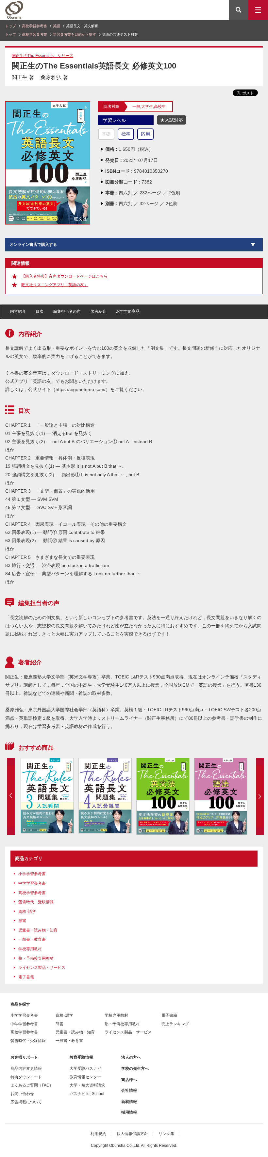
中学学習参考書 (32, 883)
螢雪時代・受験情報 (36, 902)
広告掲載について (26, 1102)
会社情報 (129, 1090)
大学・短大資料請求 (87, 1085)
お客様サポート (24, 1057)
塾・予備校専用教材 (36, 958)
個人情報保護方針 (132, 1134)
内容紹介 (18, 311)
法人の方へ (131, 1057)
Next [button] (260, 796)
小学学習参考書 (32, 874)
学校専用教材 (30, 949)
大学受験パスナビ (85, 1068)
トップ (10, 26)
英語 (56, 26)
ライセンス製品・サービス (41, 967)
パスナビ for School (87, 1093)
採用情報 (129, 1112)
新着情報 (129, 1101)
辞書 (22, 920)
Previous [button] (11, 796)
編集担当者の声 (67, 311)
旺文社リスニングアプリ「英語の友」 (54, 285)
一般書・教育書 (32, 939)
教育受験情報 (81, 1057)
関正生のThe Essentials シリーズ (42, 55)
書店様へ (129, 1079)
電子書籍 (26, 977)
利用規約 (98, 1134)
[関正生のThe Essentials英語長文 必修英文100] (47, 104)
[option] (47, 795)
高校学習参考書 (34, 26)
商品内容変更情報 (26, 1068)
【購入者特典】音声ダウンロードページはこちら (64, 276)
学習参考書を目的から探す (74, 34)
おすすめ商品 (128, 311)
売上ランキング (175, 1024)
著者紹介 (98, 311)
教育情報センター (85, 1077)
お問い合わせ (22, 1093)
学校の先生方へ (135, 1068)
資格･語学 (27, 911)
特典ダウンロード (26, 1077)
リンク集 (166, 1134)
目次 (39, 311)
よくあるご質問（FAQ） (31, 1085)
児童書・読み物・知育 (38, 930)
